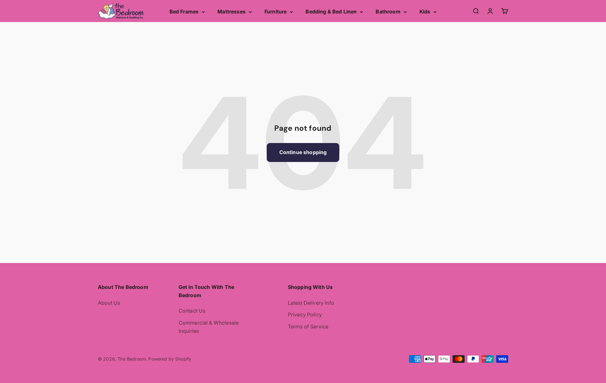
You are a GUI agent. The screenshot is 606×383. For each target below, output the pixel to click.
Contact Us (192, 311)
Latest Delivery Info (311, 303)
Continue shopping (303, 152)
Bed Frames (184, 12)
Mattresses (231, 12)
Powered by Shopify (169, 359)
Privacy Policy (305, 314)
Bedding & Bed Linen (331, 12)
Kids (425, 12)
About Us (109, 303)
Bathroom (388, 12)
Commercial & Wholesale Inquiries (209, 327)
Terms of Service (308, 326)
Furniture (275, 12)
